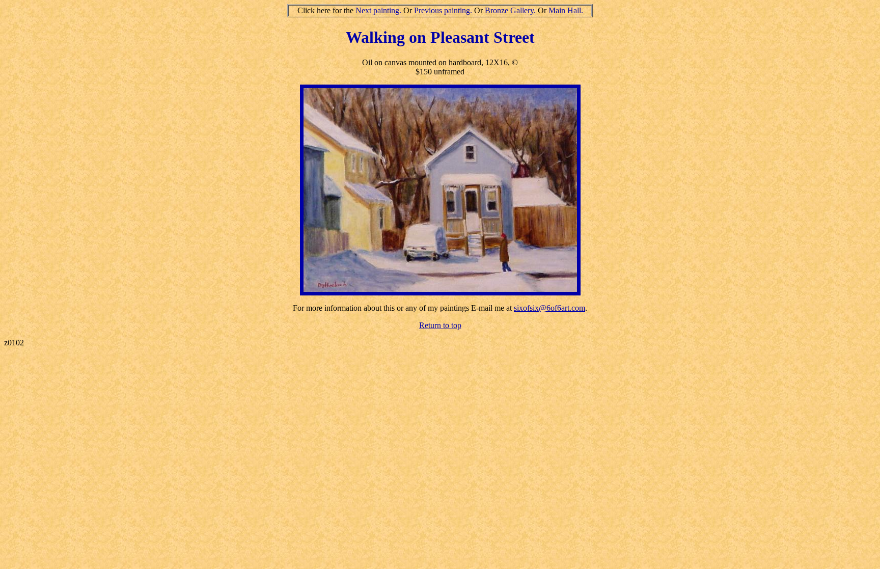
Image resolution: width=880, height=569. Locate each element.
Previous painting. (444, 10)
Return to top (440, 325)
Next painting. (379, 10)
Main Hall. (565, 10)
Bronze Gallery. (511, 10)
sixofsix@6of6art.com (549, 308)
